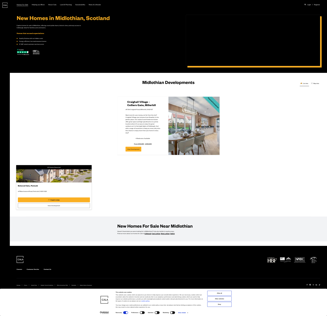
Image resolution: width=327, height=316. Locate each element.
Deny (219, 304)
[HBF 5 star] (36, 52)
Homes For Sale (22, 4)
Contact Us (47, 269)
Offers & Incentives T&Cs (62, 285)
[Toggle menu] (4, 163)
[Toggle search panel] (4, 153)
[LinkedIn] (316, 285)
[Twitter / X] (313, 285)
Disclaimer (74, 285)
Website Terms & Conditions (47, 285)
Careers (19, 269)
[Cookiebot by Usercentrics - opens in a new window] (104, 312)
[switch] (142, 312)
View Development (133, 149)
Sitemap (18, 285)
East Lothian (156, 233)
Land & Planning (66, 4)
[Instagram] (310, 285)
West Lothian (165, 233)
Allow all (219, 293)
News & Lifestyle (95, 4)
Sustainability (80, 4)
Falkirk (172, 233)
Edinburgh (148, 233)
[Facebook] (307, 285)
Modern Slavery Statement (86, 285)
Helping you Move (38, 4)
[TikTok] (319, 285)
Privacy (25, 285)
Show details (182, 312)
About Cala (52, 4)
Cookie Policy (34, 285)
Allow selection (219, 298)
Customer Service (33, 269)
